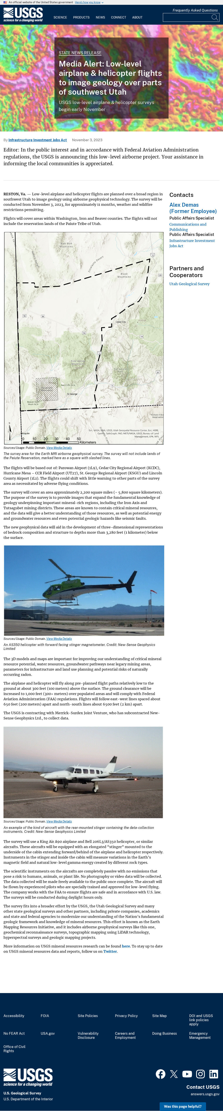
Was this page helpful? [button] (183, 1106)
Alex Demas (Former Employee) (193, 208)
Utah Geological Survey (189, 284)
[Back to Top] (207, 1095)
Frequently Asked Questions (195, 10)
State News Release (80, 53)
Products (81, 17)
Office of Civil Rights (14, 1049)
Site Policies (88, 1016)
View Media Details (59, 448)
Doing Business (164, 1034)
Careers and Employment (125, 1036)
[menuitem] (60, 14)
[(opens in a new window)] (160, 1073)
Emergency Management (200, 1036)
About (137, 17)
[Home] (23, 21)
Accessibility (13, 1016)
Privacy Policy (126, 1016)
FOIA (45, 1016)
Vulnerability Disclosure (88, 1036)
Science (60, 17)
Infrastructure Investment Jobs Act (37, 140)
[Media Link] (83, 339)
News (100, 17)
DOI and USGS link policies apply (201, 1020)
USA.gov (48, 1034)
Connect (118, 17)
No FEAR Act (14, 1034)
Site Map (159, 1016)
